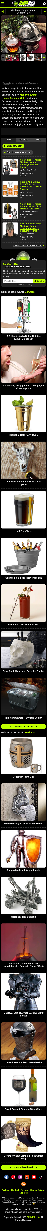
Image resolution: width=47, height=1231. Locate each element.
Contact (15, 1190)
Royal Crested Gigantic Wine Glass (23, 1109)
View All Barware (23, 726)
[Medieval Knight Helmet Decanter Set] (8, 57)
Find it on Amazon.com (17, 152)
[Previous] (3, 57)
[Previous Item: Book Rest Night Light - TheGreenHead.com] (3, 11)
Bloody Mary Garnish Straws (23, 624)
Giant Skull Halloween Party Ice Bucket (23, 671)
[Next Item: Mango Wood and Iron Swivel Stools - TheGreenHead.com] (43, 11)
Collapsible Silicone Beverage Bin (23, 578)
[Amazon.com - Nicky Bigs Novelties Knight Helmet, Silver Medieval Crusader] (10, 211)
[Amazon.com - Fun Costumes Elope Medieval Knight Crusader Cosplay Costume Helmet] (10, 230)
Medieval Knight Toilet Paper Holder (23, 823)
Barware (30, 291)
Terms (23, 285)
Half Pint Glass (23, 531)
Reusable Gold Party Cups (23, 435)
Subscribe (39, 281)
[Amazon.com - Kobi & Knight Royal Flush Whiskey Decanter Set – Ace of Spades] (10, 189)
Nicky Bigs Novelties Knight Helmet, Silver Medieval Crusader (31, 206)
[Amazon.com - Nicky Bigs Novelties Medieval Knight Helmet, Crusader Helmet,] (10, 167)
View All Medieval (23, 1167)
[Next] (44, 57)
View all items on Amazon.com (27, 246)
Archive (5, 1190)
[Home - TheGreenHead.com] (23, 4)
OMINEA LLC (33, 1217)
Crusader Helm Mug (23, 777)
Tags (38, 140)
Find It (9, 140)
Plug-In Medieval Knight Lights (23, 870)
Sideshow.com (13, 146)
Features (23, 140)
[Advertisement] (23, 71)
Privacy (29, 285)
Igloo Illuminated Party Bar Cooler (23, 718)
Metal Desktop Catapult (23, 917)
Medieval (30, 732)
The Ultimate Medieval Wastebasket (23, 1062)
